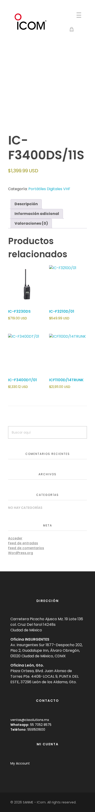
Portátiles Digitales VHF (49, 189)
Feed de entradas (23, 543)
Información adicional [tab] (37, 213)
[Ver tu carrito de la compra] (71, 30)
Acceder (15, 538)
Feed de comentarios (26, 548)
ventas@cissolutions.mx (29, 720)
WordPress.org (20, 553)
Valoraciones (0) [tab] (31, 223)
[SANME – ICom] (31, 22)
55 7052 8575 (40, 724)
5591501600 (36, 729)
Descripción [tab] (26, 204)
